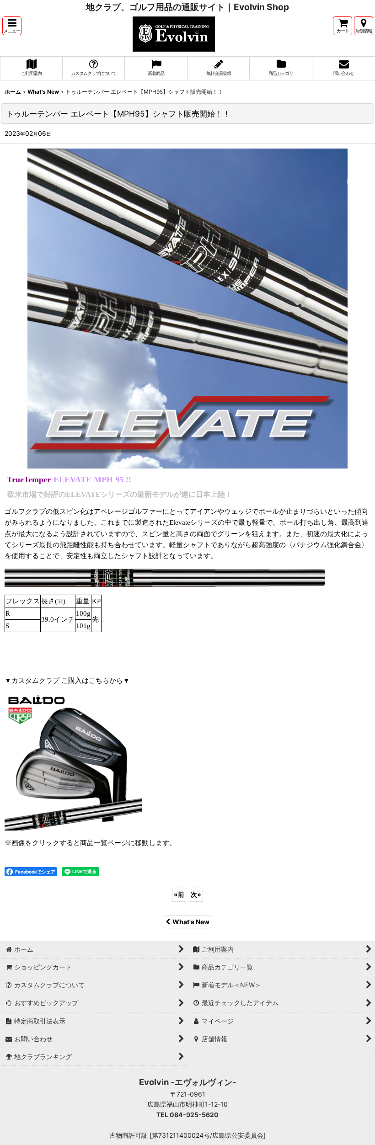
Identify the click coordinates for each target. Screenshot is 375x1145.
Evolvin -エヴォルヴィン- (187, 1082)
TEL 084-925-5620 (187, 1114)
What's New (190, 922)
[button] (11, 25)
